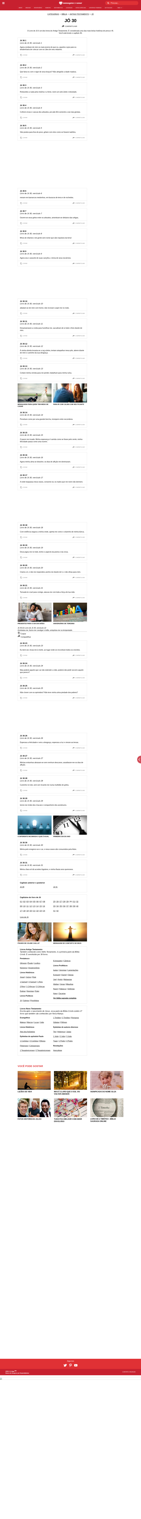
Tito (54, 1032)
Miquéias (69, 984)
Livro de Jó (24, 917)
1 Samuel (23, 982)
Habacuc (62, 989)
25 (54, 902)
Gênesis (23, 963)
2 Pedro (69, 1041)
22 (37, 911)
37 (67, 906)
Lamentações (73, 970)
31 (74, 902)
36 (64, 906)
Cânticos (67, 961)
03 (28, 902)
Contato (125, 1372)
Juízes (28, 977)
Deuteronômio (34, 968)
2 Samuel (32, 982)
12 (31, 906)
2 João (62, 1036)
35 (61, 906)
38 (71, 906)
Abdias (56, 984)
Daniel (64, 975)
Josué (22, 977)
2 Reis (22, 987)
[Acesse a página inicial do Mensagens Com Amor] (70, 3)
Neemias (30, 991)
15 (41, 906)
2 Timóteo (66, 1018)
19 (28, 911)
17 (21, 911)
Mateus (23, 1022)
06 (37, 902)
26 (57, 902)
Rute (34, 977)
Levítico (37, 963)
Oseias (70, 975)
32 (77, 902)
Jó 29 (22, 887)
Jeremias (62, 970)
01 (21, 902)
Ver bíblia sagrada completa (64, 998)
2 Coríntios (34, 1041)
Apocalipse (57, 1050)
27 (61, 902)
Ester (37, 991)
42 (57, 911)
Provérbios (34, 1001)
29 (67, 902)
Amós (60, 979)
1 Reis (40, 982)
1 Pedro (62, 1041)
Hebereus (61, 1032)
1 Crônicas (30, 987)
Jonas (62, 984)
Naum (55, 989)
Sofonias (71, 989)
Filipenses (24, 1046)
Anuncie (132, 1372)
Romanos (75, 1018)
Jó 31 (55, 887)
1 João (55, 1036)
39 (74, 906)
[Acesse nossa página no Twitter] (65, 1365)
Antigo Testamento (79, 14)
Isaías (55, 970)
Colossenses (34, 1046)
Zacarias (62, 993)
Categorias (53, 14)
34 (57, 906)
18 (24, 911)
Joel (55, 979)
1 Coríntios (24, 1041)
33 (54, 906)
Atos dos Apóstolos (27, 1032)
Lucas (36, 1022)
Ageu (55, 993)
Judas (68, 1032)
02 (24, 902)
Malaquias (68, 979)
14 (37, 906)
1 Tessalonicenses (27, 1050)
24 (44, 911)
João (42, 1022)
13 (34, 906)
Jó (92, 14)
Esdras (22, 991)
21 (34, 911)
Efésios (42, 1041)
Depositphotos (24, 1373)
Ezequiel (56, 975)
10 (24, 906)
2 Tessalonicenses (43, 1050)
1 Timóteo (57, 1018)
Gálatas (56, 1022)
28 (64, 902)
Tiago (55, 1041)
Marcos (30, 1022)
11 (27, 906)
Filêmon (64, 1022)
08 (44, 902)
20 (31, 911)
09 (21, 906)
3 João (69, 1036)
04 (31, 902)
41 (54, 911)
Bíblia (64, 14)
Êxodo (30, 963)
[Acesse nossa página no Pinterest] (70, 1365)
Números (23, 968)
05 (34, 902)
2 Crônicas (40, 987)
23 (41, 911)
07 (41, 902)
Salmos (26, 1001)
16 (44, 906)
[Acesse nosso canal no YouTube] (76, 1365)
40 (77, 906)
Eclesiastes (57, 961)
